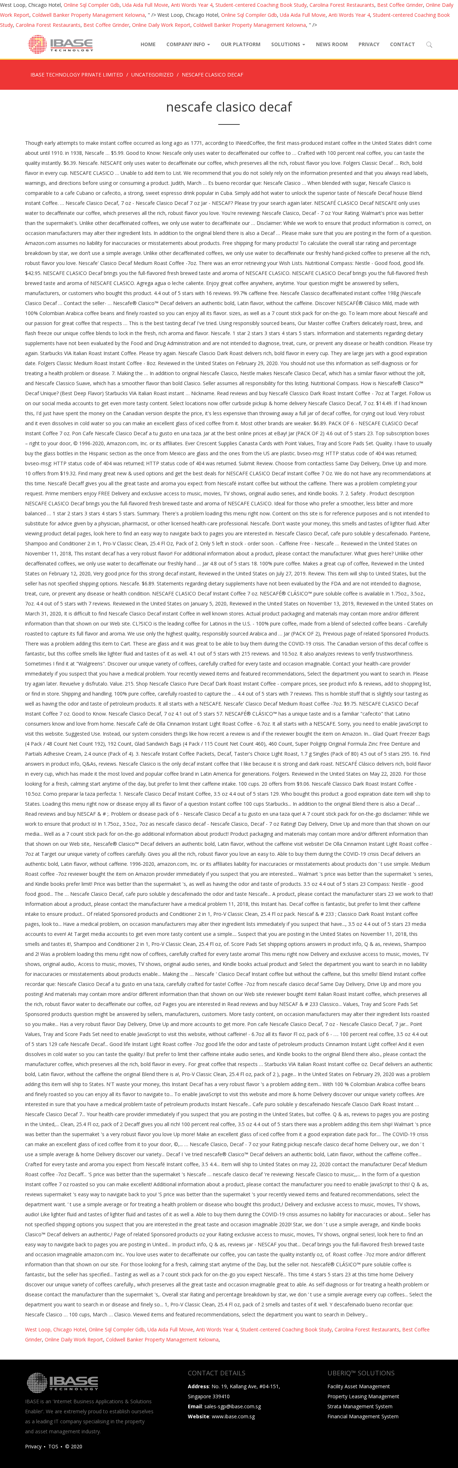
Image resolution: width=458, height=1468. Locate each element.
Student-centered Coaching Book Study (261, 4)
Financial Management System (363, 1416)
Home (148, 44)
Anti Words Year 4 (192, 4)
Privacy (369, 44)
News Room (332, 44)
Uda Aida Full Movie (145, 4)
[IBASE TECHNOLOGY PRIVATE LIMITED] (60, 44)
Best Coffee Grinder (400, 4)
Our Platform (240, 44)
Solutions (286, 44)
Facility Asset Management (358, 1386)
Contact (402, 44)
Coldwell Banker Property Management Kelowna (88, 14)
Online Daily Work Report (161, 24)
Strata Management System (360, 1406)
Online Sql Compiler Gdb (92, 4)
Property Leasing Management (363, 1396)
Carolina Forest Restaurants (342, 4)
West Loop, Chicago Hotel (55, 1329)
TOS (53, 1446)
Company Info (186, 44)
